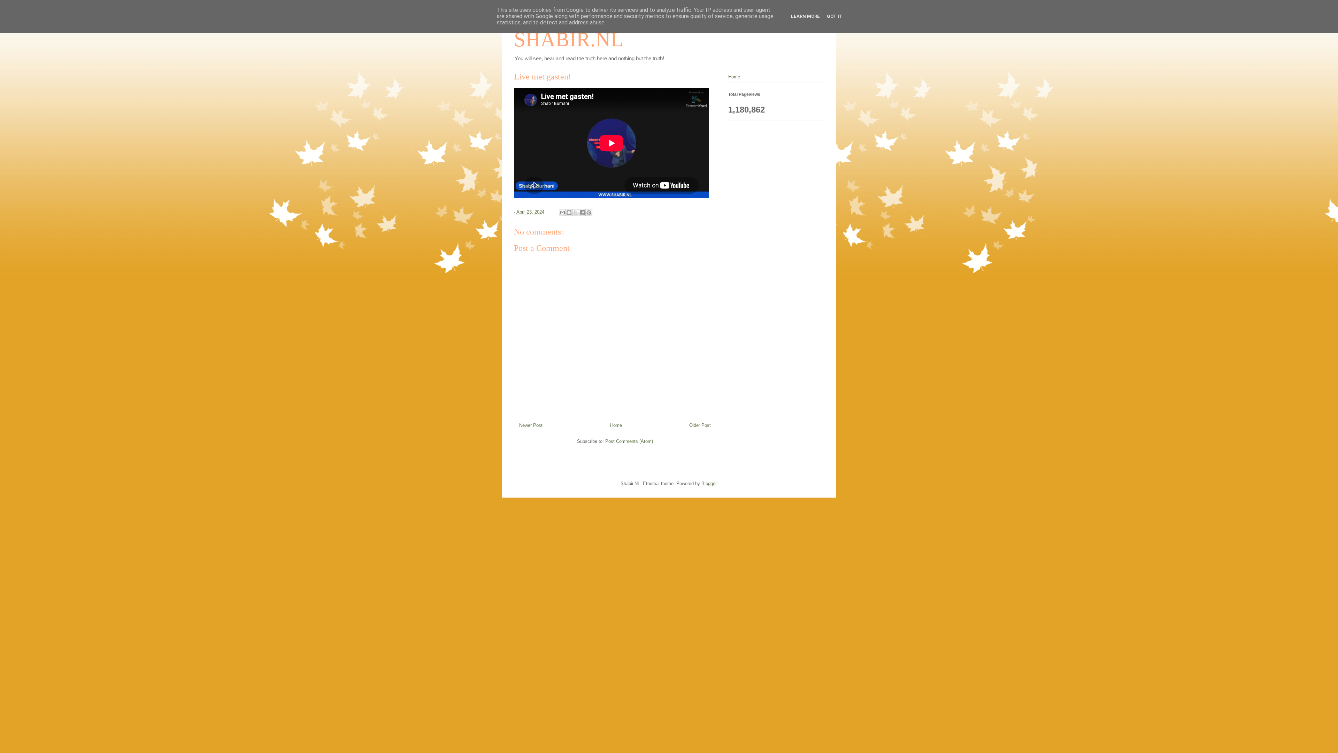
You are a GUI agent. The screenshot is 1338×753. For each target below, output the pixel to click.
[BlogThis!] (569, 212)
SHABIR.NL (568, 39)
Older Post (700, 425)
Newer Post (531, 425)
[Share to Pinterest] (588, 212)
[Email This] (562, 212)
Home (616, 425)
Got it (835, 16)
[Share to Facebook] (582, 212)
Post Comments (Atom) (629, 441)
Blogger (708, 483)
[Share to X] (575, 212)
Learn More (805, 16)
